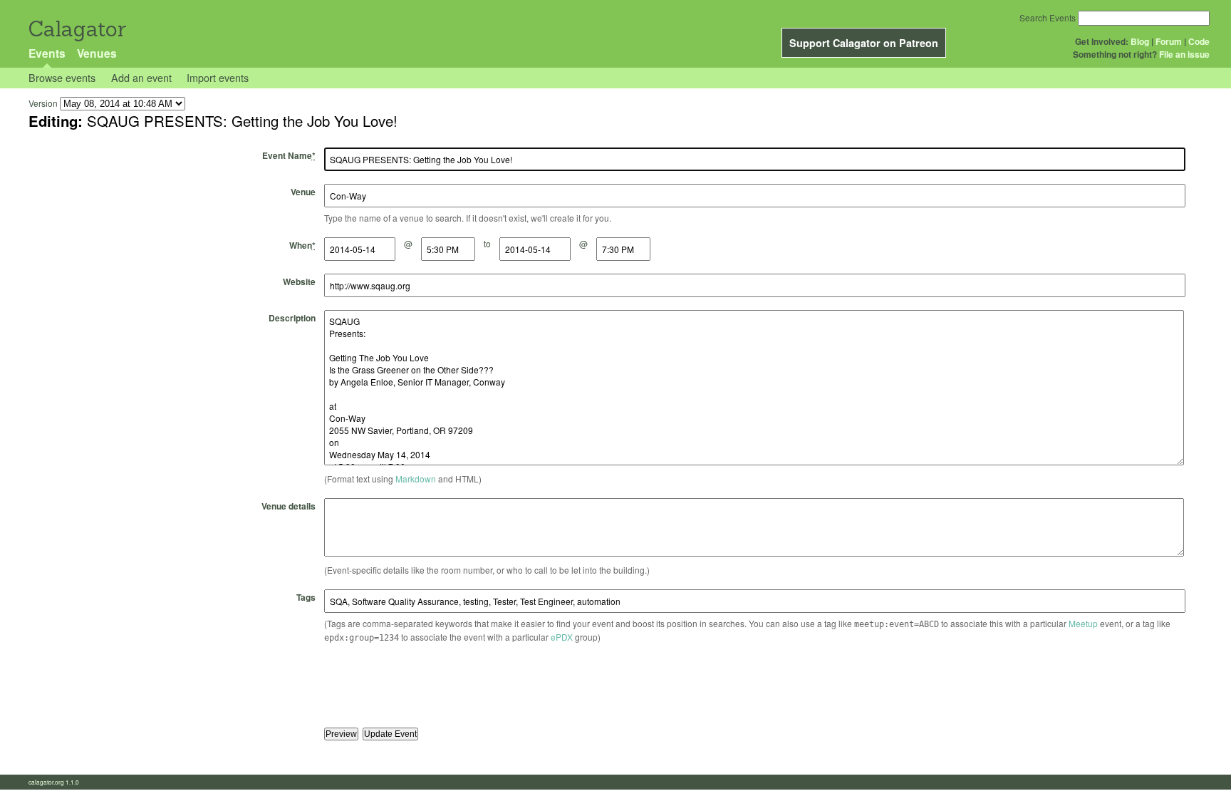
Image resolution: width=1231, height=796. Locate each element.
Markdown (415, 478)
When (302, 245)
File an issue (1184, 54)
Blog (1140, 41)
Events (47, 53)
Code (1199, 41)
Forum (1168, 41)
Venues (97, 53)
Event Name (289, 155)
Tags (306, 597)
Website (299, 281)
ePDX (562, 637)
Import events (218, 77)
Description (292, 317)
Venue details (288, 506)
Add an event (141, 77)
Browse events (61, 77)
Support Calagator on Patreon (863, 43)
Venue (303, 191)
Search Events (1047, 17)
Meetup (1083, 623)
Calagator (76, 29)
